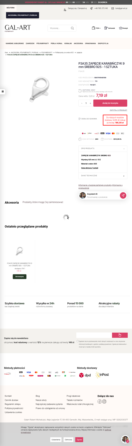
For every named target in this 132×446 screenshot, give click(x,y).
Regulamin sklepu (13, 404)
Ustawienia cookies (13, 412)
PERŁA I (56, 43)
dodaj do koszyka (110, 103)
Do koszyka (19, 276)
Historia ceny (88, 90)
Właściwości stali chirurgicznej (80, 404)
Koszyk (125, 28)
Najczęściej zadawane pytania (49, 404)
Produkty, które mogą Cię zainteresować (43, 202)
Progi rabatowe (73, 396)
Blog (38, 396)
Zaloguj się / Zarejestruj (77, 8)
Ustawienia (56, 439)
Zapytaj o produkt (118, 110)
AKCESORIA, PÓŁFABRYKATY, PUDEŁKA (22, 15)
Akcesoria (12, 202)
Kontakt (8, 396)
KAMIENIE (15, 43)
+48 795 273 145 (101, 8)
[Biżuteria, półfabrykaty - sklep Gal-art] (18, 27)
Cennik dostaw (11, 400)
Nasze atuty (41, 400)
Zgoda (79, 439)
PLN (97, 28)
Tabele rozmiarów (74, 400)
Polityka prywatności (14, 408)
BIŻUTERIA (11, 8)
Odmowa (68, 439)
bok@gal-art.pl (121, 8)
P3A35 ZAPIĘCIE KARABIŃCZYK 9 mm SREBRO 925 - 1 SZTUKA (19, 264)
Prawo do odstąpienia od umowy (50, 408)
